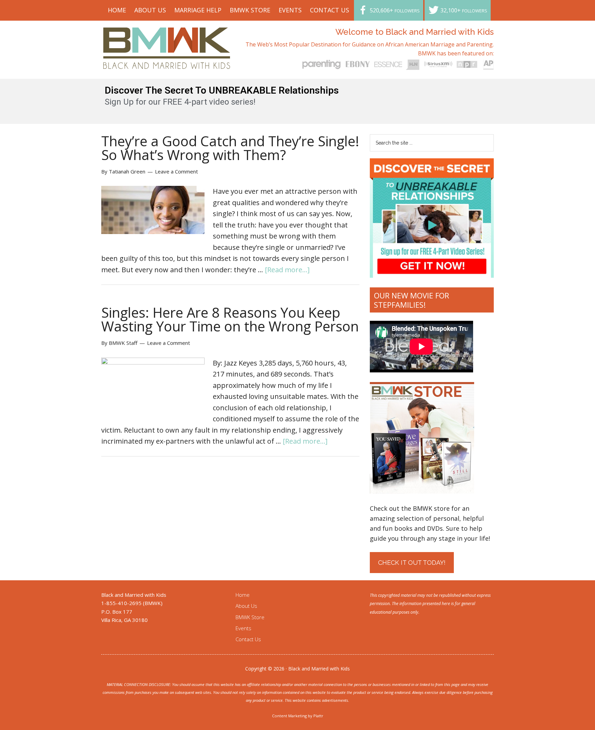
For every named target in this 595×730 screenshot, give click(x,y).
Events (243, 628)
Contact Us (248, 639)
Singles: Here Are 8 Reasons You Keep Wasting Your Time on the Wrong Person (230, 319)
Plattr (318, 715)
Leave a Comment (176, 171)
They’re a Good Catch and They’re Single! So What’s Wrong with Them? (230, 147)
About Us (246, 605)
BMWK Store (250, 617)
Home (243, 594)
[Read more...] (287, 269)
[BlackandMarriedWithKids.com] (166, 62)
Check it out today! (412, 562)
